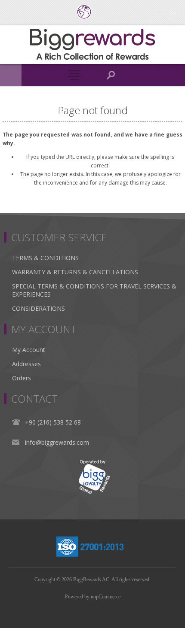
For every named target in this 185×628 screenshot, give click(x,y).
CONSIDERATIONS (38, 308)
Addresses (26, 364)
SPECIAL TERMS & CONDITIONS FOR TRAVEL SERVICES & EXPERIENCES (94, 290)
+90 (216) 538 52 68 (53, 422)
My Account (28, 350)
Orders (21, 378)
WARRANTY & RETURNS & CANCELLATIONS (75, 272)
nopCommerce (105, 597)
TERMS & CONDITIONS (45, 258)
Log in (172, 11)
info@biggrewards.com (57, 442)
